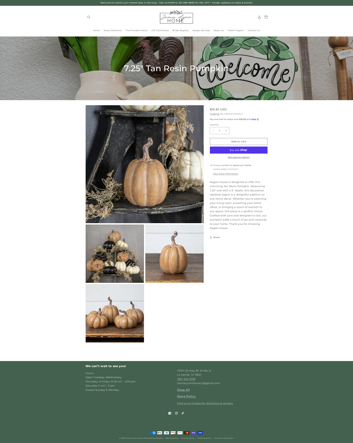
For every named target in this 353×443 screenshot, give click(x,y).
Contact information (224, 438)
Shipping (214, 114)
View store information (225, 173)
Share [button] (216, 237)
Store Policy (186, 396)
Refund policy (172, 438)
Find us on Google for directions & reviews (205, 403)
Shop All (183, 390)
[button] (88, 17)
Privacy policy (187, 438)
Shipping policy (204, 438)
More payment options (239, 157)
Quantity (214, 124)
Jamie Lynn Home (135, 438)
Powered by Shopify (153, 438)
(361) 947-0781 (186, 379)
